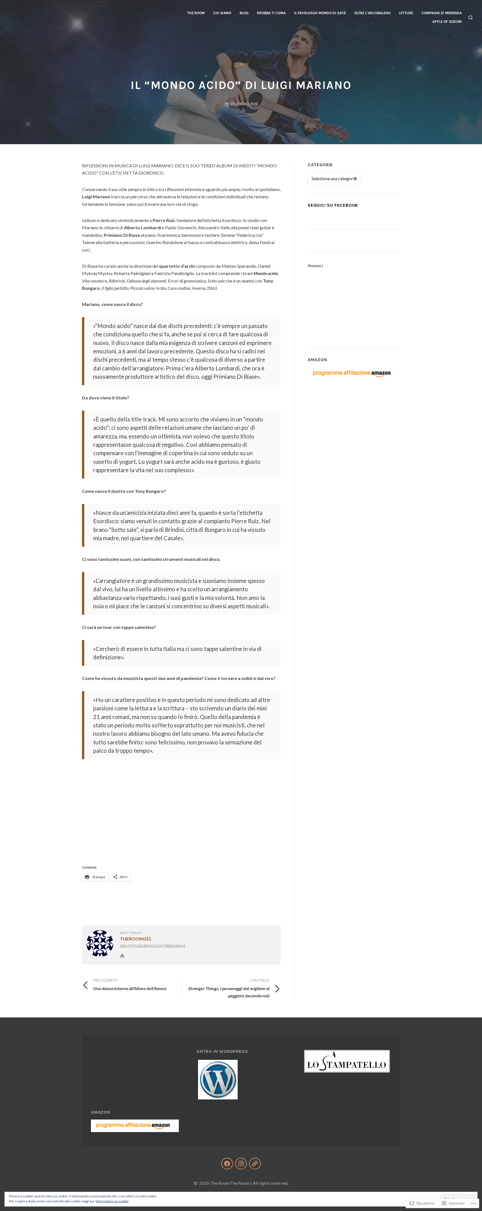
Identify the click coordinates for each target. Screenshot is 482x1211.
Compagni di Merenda (441, 13)
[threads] (255, 1163)
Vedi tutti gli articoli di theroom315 (152, 945)
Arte (244, 65)
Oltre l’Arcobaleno (372, 13)
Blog (244, 13)
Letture (406, 13)
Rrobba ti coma (271, 13)
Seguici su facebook (333, 205)
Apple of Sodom (447, 22)
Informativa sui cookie (112, 1201)
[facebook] (227, 1163)
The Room (196, 13)
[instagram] (241, 1163)
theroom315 (135, 939)
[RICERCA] (470, 17)
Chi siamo (222, 13)
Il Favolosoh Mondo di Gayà (320, 13)
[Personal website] (122, 956)
